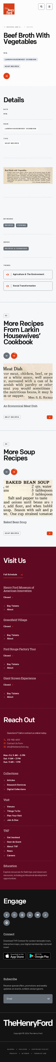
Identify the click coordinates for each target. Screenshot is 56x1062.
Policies (23, 1049)
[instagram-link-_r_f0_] (14, 915)
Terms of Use (40, 1053)
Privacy (13, 1053)
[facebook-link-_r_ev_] (6, 915)
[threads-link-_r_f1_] (22, 915)
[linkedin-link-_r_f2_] (30, 915)
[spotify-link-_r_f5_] (6, 922)
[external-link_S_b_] (28, 743)
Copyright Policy (40, 1049)
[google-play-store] (39, 956)
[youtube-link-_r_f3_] (37, 915)
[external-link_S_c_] (28, 747)
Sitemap (25, 1053)
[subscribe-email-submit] (48, 998)
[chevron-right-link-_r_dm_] (50, 417)
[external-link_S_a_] (28, 740)
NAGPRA (10, 1049)
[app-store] (14, 956)
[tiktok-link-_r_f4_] (45, 915)
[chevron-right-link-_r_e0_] (50, 533)
